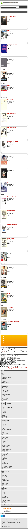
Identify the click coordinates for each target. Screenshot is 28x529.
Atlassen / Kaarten (5, 382)
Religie (3, 468)
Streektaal (4, 485)
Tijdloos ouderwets (11, 252)
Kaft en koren (10, 99)
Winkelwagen (6, 342)
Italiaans (3, 430)
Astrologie (4, 381)
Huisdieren (4, 425)
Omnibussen (4, 454)
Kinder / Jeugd (5, 433)
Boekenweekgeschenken (6, 387)
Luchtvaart (4, 442)
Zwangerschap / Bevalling (7, 504)
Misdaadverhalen (5, 450)
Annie (8, 30)
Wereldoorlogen (5, 497)
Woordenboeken (5, 502)
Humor (3, 428)
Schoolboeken (4, 474)
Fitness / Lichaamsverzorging (7, 407)
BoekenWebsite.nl (4, 348)
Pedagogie (4, 459)
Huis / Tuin (4, 424)
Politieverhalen (5, 463)
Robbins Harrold (5, 470)
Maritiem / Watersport (6, 447)
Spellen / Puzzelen (5, 479)
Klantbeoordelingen (8, 511)
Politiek (3, 462)
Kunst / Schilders (5, 438)
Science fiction (5, 475)
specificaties (3, 351)
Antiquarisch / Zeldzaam (6, 375)
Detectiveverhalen (5, 396)
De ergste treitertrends (12, 44)
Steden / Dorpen (5, 483)
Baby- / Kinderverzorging (6, 385)
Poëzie (3, 464)
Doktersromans (5, 400)
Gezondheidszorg (5, 417)
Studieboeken (4, 488)
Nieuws (4, 340)
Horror (3, 423)
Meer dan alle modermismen (13, 196)
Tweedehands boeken (6, 519)
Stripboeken (4, 487)
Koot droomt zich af (11, 113)
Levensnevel (10, 182)
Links (8, 521)
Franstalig (4, 411)
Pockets (3, 461)
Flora (3, 408)
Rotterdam (4, 472)
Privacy (17, 519)
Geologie (3, 415)
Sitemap (19, 522)
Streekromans (4, 484)
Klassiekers (4, 434)
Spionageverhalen (5, 480)
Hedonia (9, 58)
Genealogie (4, 412)
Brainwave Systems (5, 526)
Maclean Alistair (5, 446)
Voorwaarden (13, 519)
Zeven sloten (10, 307)
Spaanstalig (4, 478)
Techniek (3, 491)
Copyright (21, 519)
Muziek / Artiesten (5, 451)
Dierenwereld (4, 399)
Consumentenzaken (6, 394)
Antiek (3, 374)
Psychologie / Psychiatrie (7, 466)
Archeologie (4, 378)
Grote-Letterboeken (5, 420)
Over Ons (3, 522)
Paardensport (4, 458)
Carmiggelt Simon (5, 390)
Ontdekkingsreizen (5, 455)
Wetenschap (4, 498)
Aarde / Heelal (4, 372)
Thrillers (3, 492)
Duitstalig (4, 402)
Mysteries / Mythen (5, 453)
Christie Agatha (5, 391)
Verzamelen (4, 495)
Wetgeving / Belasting (6, 500)
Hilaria (8, 85)
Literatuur (4, 441)
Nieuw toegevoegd (7, 338)
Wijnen (3, 501)
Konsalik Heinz (5, 437)
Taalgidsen (4, 489)
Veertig (8, 266)
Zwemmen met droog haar (13, 321)
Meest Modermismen (12, 224)
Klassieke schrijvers (6, 436)
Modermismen (10, 238)
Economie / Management (7, 403)
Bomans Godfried (5, 389)
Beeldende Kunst (5, 386)
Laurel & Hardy (5, 440)
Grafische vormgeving (6, 419)
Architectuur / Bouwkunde (7, 379)
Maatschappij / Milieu (6, 445)
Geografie (4, 413)
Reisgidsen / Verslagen (6, 467)
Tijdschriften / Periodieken (7, 493)
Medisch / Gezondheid (6, 449)
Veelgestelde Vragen (14, 522)
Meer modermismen (11, 210)
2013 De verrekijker (11, 16)
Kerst (3, 432)
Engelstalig (4, 404)
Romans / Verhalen (5, 471)
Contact (7, 522)
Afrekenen (5, 344)
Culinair (3, 395)
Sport (3, 481)
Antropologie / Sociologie (6, 377)
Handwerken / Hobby (6, 421)
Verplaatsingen (10, 279)
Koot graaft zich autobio (12, 141)
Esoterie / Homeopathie (6, 406)
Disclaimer (4, 521)
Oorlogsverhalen (5, 457)
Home (4, 336)
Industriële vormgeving (6, 429)
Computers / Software (6, 392)
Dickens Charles (5, 398)
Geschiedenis (4, 416)
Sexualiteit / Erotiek (6, 476)
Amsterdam (4, 373)
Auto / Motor (4, 383)
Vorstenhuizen (4, 496)
